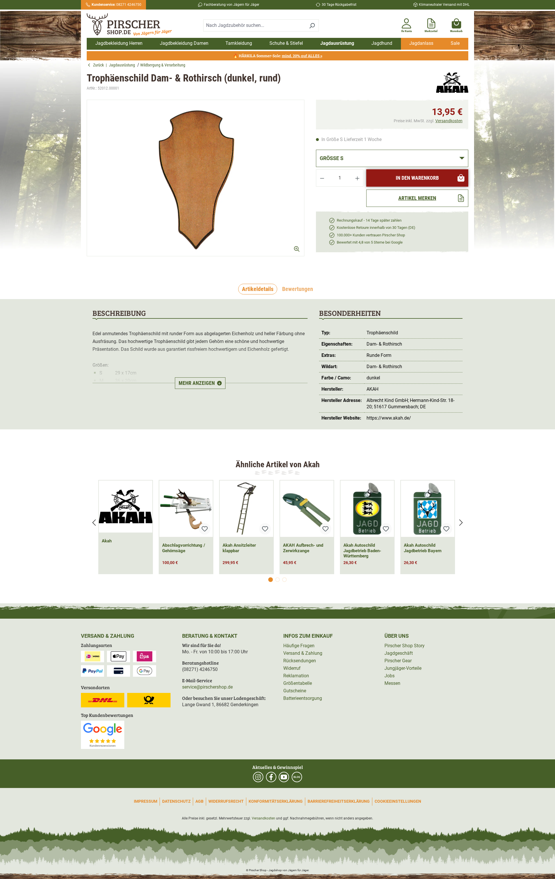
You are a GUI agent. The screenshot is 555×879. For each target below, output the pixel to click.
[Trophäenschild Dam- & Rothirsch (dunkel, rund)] (195, 178)
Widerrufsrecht (226, 801)
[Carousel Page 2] (277, 579)
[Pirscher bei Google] (102, 734)
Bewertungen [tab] (297, 288)
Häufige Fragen (298, 645)
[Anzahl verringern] (322, 178)
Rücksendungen (299, 660)
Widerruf (292, 668)
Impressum (145, 801)
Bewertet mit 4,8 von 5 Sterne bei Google (370, 242)
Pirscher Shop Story (404, 645)
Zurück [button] (99, 65)
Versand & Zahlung (302, 653)
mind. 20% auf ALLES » (302, 55)
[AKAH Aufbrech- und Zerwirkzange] (307, 509)
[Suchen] (312, 25)
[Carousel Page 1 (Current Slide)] (270, 579)
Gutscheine (294, 690)
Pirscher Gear (398, 660)
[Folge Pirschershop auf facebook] (271, 777)
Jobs (389, 675)
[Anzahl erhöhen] (358, 178)
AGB (199, 801)
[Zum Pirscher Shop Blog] (297, 777)
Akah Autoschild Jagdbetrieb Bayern (422, 548)
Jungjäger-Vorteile (402, 668)
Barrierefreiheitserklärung (339, 801)
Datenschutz (176, 801)
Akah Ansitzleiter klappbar (239, 548)
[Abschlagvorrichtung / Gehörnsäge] (186, 509)
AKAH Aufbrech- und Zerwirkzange (303, 548)
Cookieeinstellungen (398, 801)
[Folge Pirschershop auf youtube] (284, 777)
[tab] (257, 289)
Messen (392, 683)
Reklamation (296, 675)
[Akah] (452, 83)
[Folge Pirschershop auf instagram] (258, 777)
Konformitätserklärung (276, 801)
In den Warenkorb (417, 178)
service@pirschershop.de (207, 687)
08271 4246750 (116, 5)
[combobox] (254, 25)
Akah (107, 541)
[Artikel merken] (204, 529)
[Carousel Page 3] (284, 579)
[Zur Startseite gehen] (132, 24)
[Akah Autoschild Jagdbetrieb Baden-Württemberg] (367, 509)
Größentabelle (297, 683)
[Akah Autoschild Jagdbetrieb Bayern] (427, 509)
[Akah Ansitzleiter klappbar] (246, 509)
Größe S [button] (331, 158)
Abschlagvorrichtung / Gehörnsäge (183, 548)
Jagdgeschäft (398, 653)
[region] (195, 183)
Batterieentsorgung (302, 698)
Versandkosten (448, 120)
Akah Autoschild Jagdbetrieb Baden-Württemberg (362, 551)
